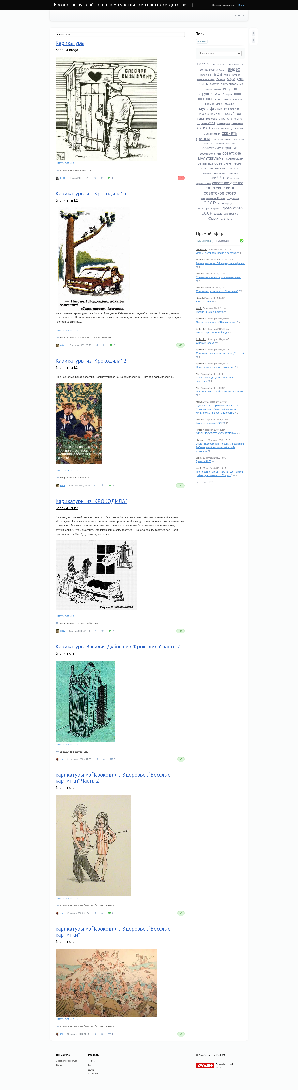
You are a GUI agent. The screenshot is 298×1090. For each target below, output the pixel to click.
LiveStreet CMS (218, 1054)
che (61, 758)
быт (209, 64)
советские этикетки (225, 173)
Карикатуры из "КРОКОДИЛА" (91, 500)
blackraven (201, 249)
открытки (237, 118)
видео (234, 69)
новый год (232, 113)
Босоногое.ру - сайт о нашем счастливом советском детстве (120, 4)
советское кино (219, 187)
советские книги (210, 153)
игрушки (230, 88)
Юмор (213, 218)
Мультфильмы (232, 108)
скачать (205, 127)
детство (214, 83)
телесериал (205, 208)
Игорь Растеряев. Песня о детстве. (216, 252)
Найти (241, 15)
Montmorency (203, 259)
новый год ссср (207, 118)
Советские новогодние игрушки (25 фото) (220, 353)
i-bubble (200, 297)
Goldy (199, 457)
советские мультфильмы (219, 155)
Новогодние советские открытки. (215, 367)
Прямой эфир (209, 233)
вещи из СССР (217, 69)
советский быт (214, 177)
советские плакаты (213, 168)
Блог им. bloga (67, 49)
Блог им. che (65, 653)
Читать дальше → (67, 163)
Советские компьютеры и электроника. (218, 277)
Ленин (219, 103)
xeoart (229, 1064)
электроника (231, 213)
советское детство (227, 182)
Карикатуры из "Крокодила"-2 (91, 360)
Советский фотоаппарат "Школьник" (217, 291)
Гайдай (231, 79)
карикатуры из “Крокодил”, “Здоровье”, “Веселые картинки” (113, 931)
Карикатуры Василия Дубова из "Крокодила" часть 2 (118, 646)
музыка (230, 103)
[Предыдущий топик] (253, 33)
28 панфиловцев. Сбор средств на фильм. (220, 263)
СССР (209, 202)
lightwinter (201, 318)
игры (228, 94)
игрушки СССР (211, 93)
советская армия (221, 139)
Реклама (237, 123)
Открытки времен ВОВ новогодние (216, 322)
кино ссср (205, 98)
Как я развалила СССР (209, 423)
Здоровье (89, 905)
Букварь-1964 (204, 301)
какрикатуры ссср (82, 170)
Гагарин (220, 79)
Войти (241, 4)
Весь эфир (201, 482)
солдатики (233, 198)
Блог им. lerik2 (67, 200)
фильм (217, 208)
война (227, 74)
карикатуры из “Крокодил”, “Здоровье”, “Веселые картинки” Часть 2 (113, 777)
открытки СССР (206, 123)
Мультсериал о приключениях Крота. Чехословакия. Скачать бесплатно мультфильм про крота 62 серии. (217, 409)
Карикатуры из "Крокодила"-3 (91, 193)
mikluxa (200, 273)
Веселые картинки (104, 905)
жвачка (218, 89)
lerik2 (62, 344)
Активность (94, 1073)
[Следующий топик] (253, 39)
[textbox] (220, 53)
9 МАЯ (200, 64)
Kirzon (199, 429)
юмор (62, 337)
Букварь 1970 (203, 461)
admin (199, 308)
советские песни (228, 163)
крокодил (77, 751)
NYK (198, 373)
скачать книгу (223, 128)
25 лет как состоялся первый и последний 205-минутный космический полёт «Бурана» (220, 447)
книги (227, 99)
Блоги (91, 1065)
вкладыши (206, 74)
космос (209, 103)
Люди (91, 1069)
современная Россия (213, 198)
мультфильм (211, 108)
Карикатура (70, 42)
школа (218, 213)
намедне (204, 113)
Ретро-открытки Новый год (211, 332)
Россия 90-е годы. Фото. (210, 311)
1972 (222, 218)
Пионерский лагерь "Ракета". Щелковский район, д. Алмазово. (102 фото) (220, 473)
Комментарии (204, 240)
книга (218, 99)
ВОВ (218, 74)
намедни (216, 114)
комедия (237, 99)
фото (227, 207)
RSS (211, 482)
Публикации (222, 240)
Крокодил (84, 337)
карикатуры (66, 170)
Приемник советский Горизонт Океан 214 (220, 391)
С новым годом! (205, 342)
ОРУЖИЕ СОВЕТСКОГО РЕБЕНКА (216, 433)
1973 (229, 218)
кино (237, 93)
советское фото (220, 193)
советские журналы (225, 143)
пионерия (223, 123)
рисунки (84, 623)
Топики (91, 1060)
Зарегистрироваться (223, 4)
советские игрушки (219, 148)
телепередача (227, 203)
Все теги (201, 41)
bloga (62, 177)
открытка (224, 118)
